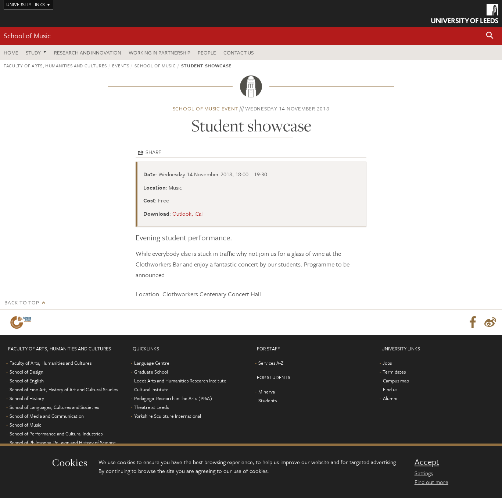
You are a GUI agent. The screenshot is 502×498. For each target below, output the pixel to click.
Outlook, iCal (187, 213)
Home (11, 52)
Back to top (21, 302)
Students (267, 400)
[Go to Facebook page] (472, 322)
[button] (489, 35)
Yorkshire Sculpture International (167, 416)
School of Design (26, 371)
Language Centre (151, 363)
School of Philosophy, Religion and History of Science (63, 442)
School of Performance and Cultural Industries (56, 433)
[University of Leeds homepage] (464, 13)
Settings (424, 473)
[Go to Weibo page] (490, 322)
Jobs (387, 363)
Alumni (390, 398)
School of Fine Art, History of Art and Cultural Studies (64, 389)
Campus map (396, 380)
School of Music (27, 35)
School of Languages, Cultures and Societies (54, 407)
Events (120, 65)
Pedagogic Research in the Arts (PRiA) (173, 398)
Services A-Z (270, 363)
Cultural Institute (151, 389)
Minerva (266, 391)
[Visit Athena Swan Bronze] (22, 322)
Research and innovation (87, 52)
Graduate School (151, 371)
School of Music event (206, 108)
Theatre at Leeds (151, 407)
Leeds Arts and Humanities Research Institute (180, 380)
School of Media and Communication (47, 416)
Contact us (238, 52)
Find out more (431, 482)
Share (153, 152)
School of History (27, 398)
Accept (427, 462)
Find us (390, 389)
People (207, 52)
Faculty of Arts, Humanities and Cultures (55, 65)
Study (33, 52)
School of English (27, 380)
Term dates (394, 371)
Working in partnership (159, 52)
